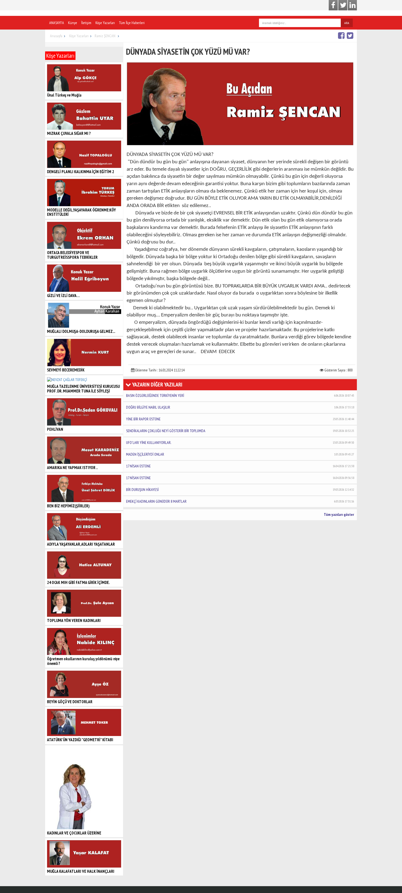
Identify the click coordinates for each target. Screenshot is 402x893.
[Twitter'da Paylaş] (351, 35)
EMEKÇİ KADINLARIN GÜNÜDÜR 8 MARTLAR (240, 501)
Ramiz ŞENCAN (105, 35)
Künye (72, 22)
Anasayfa (56, 35)
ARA (346, 23)
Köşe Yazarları (105, 22)
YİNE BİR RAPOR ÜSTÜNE (240, 419)
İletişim (86, 22)
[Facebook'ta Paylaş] (342, 35)
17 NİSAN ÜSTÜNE (240, 466)
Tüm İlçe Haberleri (132, 22)
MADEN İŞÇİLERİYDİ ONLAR (240, 454)
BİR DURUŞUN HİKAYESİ (240, 489)
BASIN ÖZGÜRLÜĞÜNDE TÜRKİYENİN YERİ (240, 395)
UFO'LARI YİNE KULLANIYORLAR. (240, 442)
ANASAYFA (56, 22)
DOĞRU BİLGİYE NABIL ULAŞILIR (240, 407)
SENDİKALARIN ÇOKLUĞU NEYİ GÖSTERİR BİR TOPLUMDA (240, 430)
